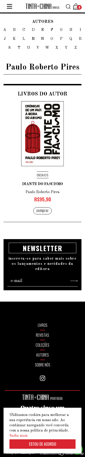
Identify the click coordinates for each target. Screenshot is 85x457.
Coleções (42, 345)
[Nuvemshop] (59, 454)
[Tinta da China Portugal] (42, 399)
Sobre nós (42, 365)
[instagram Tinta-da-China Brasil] (42, 378)
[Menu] (9, 6)
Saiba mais (18, 436)
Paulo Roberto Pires (43, 192)
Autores (42, 355)
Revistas (42, 335)
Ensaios (42, 174)
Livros (42, 325)
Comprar (42, 210)
